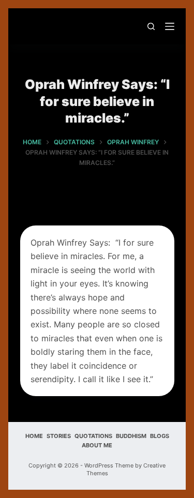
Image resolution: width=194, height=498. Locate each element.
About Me (97, 445)
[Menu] (169, 26)
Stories (59, 436)
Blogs (159, 436)
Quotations (93, 436)
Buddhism (131, 436)
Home (34, 436)
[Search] (151, 26)
